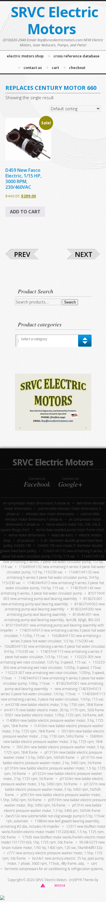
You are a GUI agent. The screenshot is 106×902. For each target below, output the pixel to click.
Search (70, 302)
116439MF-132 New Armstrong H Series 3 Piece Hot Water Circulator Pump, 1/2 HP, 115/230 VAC (56, 569)
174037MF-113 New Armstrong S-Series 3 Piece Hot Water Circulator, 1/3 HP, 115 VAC (53, 654)
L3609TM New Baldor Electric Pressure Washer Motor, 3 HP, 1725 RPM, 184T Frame (52, 741)
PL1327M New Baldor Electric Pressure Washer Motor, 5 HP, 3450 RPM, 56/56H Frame (55, 789)
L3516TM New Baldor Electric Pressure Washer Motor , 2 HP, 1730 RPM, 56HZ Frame (53, 734)
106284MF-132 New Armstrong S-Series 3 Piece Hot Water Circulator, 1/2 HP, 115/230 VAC (56, 638)
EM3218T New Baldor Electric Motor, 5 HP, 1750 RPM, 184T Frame (54, 704)
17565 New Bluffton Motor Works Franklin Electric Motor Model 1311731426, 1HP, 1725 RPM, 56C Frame (53, 840)
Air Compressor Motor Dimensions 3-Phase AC (36, 503)
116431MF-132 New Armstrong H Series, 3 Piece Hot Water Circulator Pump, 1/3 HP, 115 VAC (52, 561)
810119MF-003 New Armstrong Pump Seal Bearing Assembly (54, 596)
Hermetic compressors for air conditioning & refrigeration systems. (54, 868)
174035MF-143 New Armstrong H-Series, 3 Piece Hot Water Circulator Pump (51, 591)
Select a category (34, 338)
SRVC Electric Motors (54, 20)
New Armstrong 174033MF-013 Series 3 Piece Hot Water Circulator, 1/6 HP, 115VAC (51, 691)
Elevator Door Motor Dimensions (50, 513)
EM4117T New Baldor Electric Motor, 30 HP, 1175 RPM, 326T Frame (54, 710)
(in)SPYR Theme (81, 879)
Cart (94, 863)
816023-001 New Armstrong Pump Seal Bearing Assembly (52, 601)
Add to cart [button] (25, 212)
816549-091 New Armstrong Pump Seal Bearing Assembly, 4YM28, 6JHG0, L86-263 (52, 617)
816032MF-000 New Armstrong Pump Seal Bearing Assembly (54, 612)
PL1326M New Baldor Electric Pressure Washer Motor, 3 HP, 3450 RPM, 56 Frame (52, 781)
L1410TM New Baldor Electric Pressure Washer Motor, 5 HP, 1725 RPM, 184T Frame (52, 728)
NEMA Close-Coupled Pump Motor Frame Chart (70, 529)
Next (83, 254)
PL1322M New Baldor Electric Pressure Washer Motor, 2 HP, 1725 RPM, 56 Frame (52, 776)
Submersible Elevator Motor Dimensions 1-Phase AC (52, 516)
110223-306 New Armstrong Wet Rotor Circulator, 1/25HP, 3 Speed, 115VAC (54, 665)
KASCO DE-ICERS (62, 535)
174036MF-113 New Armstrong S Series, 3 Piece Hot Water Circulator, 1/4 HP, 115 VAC (53, 696)
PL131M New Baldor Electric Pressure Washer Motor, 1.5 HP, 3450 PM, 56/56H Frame (53, 808)
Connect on (37, 482)
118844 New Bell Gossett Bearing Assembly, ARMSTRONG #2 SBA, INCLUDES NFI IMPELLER (50, 824)
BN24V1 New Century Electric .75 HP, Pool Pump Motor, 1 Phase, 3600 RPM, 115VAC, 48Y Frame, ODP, (55, 861)
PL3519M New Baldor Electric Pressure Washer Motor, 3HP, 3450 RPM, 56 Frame (55, 802)
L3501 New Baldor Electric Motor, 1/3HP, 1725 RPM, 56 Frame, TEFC (54, 715)
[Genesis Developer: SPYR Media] (53, 885)
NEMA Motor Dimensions (26, 535)
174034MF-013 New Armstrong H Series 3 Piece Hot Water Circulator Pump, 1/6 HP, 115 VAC (55, 585)
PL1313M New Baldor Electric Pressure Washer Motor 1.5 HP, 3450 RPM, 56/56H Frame (53, 755)
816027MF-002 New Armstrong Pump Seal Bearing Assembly (55, 607)
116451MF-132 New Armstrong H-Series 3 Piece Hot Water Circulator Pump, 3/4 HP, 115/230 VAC (50, 577)
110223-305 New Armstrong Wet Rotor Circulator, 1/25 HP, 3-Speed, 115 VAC (50, 659)
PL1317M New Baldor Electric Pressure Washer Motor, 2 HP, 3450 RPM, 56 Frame (52, 760)
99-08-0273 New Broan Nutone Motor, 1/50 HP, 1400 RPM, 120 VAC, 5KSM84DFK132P (53, 845)
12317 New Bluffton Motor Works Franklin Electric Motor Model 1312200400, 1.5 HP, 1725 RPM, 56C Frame (53, 832)
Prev (22, 254)
